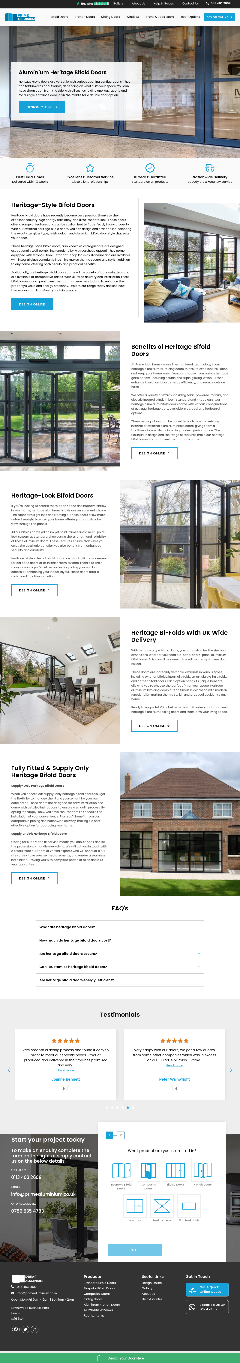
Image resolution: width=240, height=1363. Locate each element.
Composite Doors (97, 1294)
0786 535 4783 (27, 1211)
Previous (9, 1069)
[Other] (65, 1088)
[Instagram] (34, 1329)
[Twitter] (25, 1329)
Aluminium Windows (98, 1310)
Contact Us (190, 3)
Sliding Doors (93, 1299)
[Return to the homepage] (20, 17)
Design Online (217, 17)
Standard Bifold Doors (100, 1283)
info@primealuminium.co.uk (43, 1194)
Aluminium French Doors (102, 1304)
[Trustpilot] (174, 1088)
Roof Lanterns (94, 1315)
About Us (138, 3)
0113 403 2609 (221, 3)
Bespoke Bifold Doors (99, 1288)
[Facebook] (16, 1329)
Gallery (118, 3)
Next (230, 1069)
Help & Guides (163, 3)
